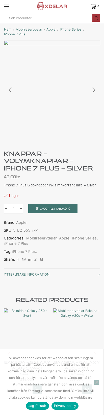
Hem (7, 29)
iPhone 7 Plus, (24, 251)
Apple (51, 29)
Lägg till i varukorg (55, 208)
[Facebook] (18, 259)
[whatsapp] (35, 259)
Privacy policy (65, 406)
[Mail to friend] (24, 259)
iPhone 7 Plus (14, 34)
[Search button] (96, 18)
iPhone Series (71, 29)
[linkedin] (30, 259)
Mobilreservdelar (29, 29)
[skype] (40, 259)
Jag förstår (37, 406)
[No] (96, 382)
